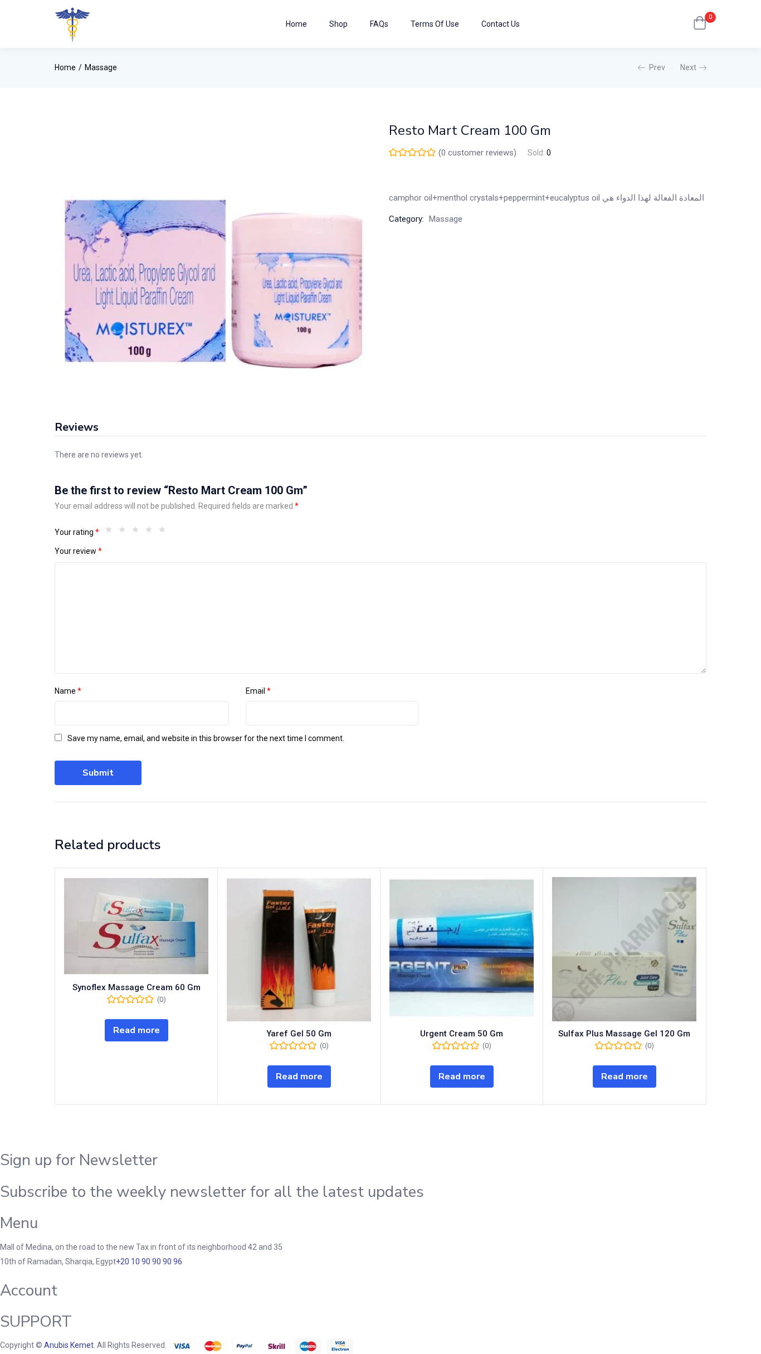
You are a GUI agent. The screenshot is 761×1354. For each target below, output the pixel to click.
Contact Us (500, 24)
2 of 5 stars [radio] (124, 532)
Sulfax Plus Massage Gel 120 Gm (624, 1034)
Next (688, 67)
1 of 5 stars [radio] (111, 532)
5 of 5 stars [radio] (165, 532)
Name (68, 690)
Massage (101, 67)
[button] (699, 24)
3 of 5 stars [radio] (138, 532)
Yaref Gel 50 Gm (298, 1034)
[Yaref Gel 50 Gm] (299, 949)
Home (296, 24)
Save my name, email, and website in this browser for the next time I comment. (205, 738)
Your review (78, 551)
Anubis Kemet (69, 1345)
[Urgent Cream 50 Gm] (461, 949)
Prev (657, 67)
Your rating (77, 532)
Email (258, 690)
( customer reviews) (477, 153)
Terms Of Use (435, 24)
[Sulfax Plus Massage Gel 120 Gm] (624, 949)
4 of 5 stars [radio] (151, 532)
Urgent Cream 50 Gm (461, 1034)
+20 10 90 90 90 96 (149, 1261)
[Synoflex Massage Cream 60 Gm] (136, 926)
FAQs (379, 24)
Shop (338, 24)
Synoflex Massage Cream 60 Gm (136, 987)
